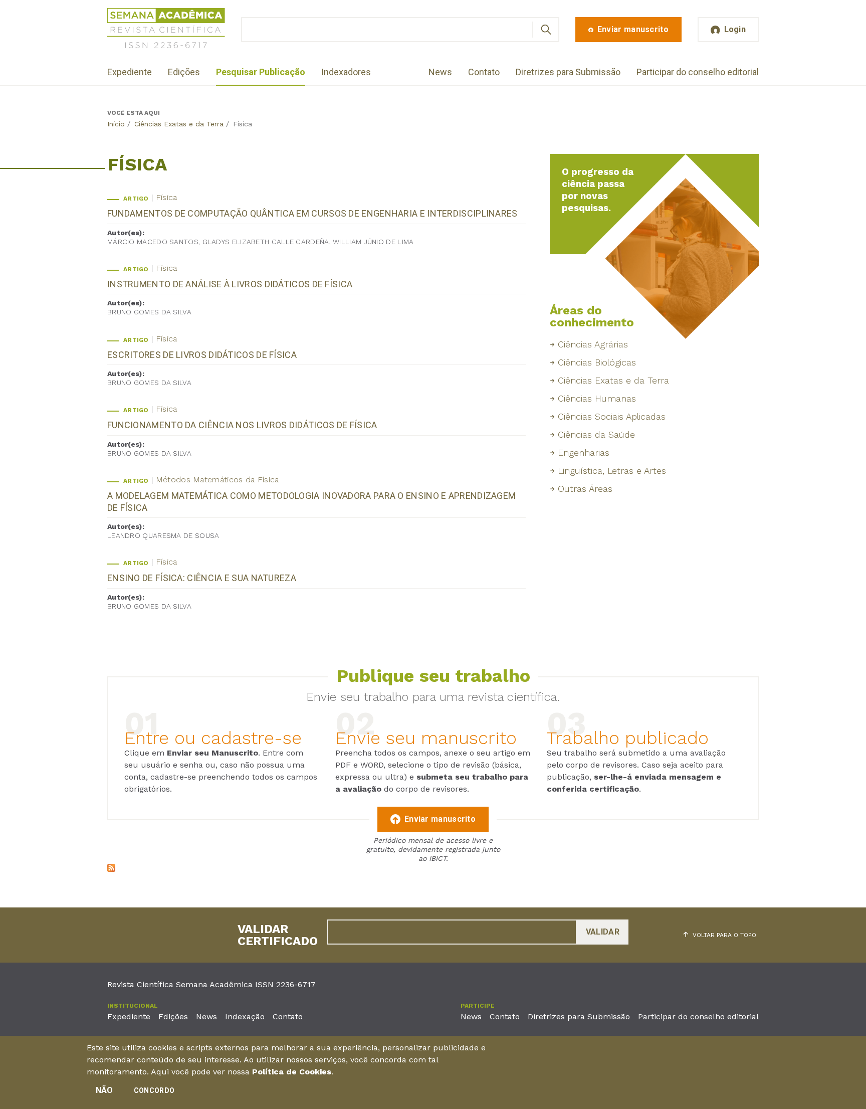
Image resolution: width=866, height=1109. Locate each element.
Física (166, 197)
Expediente (129, 72)
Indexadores (346, 72)
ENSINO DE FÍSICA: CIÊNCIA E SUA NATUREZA (201, 578)
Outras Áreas (585, 488)
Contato (484, 72)
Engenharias (583, 452)
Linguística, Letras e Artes (612, 470)
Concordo (154, 1090)
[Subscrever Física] (111, 869)
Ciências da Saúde (596, 434)
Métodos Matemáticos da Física (217, 479)
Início (116, 124)
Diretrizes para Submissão (568, 72)
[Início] (166, 30)
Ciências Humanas (597, 398)
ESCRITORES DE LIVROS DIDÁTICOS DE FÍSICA (202, 354)
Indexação (245, 1016)
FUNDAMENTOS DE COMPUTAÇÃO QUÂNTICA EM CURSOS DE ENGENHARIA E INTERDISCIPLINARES (312, 213)
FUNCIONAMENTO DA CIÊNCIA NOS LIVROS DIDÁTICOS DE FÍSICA (242, 425)
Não (104, 1090)
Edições (184, 72)
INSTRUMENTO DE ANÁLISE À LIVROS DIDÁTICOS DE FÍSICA (229, 284)
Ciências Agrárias (593, 344)
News (440, 72)
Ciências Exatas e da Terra (179, 124)
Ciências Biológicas (597, 362)
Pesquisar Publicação (260, 72)
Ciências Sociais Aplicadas (612, 416)
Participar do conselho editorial (697, 72)
